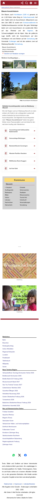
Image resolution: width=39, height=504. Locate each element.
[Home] (4, 3)
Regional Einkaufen (8, 352)
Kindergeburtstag (7, 346)
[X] (19, 455)
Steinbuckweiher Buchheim (11, 435)
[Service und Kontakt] (31, 3)
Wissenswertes (24, 195)
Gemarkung (31, 39)
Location (5, 355)
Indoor (7, 197)
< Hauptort (8, 187)
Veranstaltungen (25, 202)
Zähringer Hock (7, 444)
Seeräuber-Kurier (8, 420)
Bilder (7, 195)
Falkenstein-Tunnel (8, 429)
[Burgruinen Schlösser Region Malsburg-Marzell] (19, 68)
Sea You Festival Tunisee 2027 (12, 384)
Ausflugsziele (9, 190)
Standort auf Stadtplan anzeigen (14, 53)
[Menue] (35, 3)
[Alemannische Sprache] (19, 266)
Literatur (7, 200)
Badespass (8, 192)
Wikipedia (5, 363)
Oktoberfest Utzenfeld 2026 (11, 405)
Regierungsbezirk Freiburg (10, 441)
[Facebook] (25, 455)
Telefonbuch (6, 360)
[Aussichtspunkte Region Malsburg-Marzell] (8, 68)
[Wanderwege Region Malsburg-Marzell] (31, 68)
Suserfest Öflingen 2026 (10, 390)
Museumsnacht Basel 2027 (11, 382)
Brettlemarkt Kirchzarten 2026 (11, 376)
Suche (4, 366)
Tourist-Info (23, 197)
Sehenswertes (24, 190)
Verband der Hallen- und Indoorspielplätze (15, 423)
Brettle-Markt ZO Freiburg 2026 (12, 379)
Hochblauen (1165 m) (21, 14)
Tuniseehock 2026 (8, 399)
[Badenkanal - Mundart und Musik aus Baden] (19, 298)
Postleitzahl (6, 357)
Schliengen (12, 41)
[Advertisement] (19, 228)
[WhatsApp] (13, 455)
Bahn (4, 340)
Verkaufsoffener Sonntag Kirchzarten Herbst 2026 (18, 373)
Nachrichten (9, 202)
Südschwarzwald (28, 17)
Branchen (5, 343)
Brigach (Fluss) (7, 417)
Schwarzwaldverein (29, 22)
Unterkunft (23, 200)
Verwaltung (23, 205)
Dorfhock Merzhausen (9, 426)
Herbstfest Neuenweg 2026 (11, 393)
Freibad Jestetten (8, 411)
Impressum (18, 484)
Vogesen (30, 30)
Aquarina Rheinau (8, 414)
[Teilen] (22, 3)
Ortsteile (22, 187)
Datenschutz (8, 484)
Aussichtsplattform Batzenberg (12, 438)
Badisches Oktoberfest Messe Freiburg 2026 (16, 402)
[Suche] (26, 3)
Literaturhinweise (29, 484)
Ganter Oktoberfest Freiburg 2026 (13, 396)
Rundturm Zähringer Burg (10, 432)
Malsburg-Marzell (5, 7)
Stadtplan (23, 192)
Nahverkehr (8, 205)
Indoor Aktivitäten (7, 349)
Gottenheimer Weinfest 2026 (11, 387)
